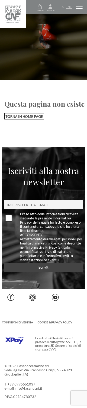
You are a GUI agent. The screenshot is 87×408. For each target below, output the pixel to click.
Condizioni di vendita (17, 322)
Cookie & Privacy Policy (55, 322)
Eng (69, 7)
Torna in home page (24, 116)
